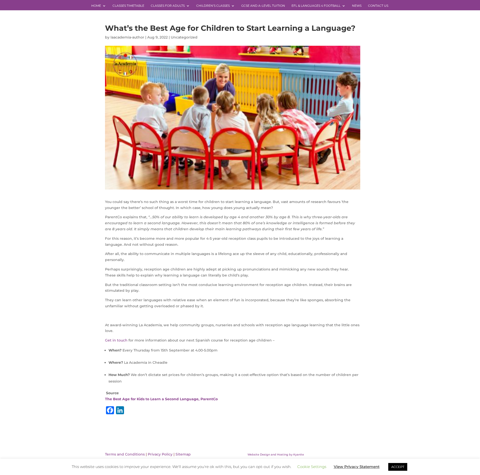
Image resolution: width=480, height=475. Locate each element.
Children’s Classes (213, 6)
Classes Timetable (128, 6)
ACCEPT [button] (397, 467)
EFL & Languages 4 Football (316, 6)
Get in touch (116, 340)
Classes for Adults (168, 6)
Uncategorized (184, 37)
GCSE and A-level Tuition (263, 6)
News (357, 6)
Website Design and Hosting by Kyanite (276, 454)
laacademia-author (127, 37)
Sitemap (183, 454)
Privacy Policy (160, 454)
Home (96, 6)
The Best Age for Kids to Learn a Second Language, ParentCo (161, 399)
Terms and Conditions (125, 454)
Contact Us (378, 6)
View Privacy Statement (357, 466)
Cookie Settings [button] (311, 466)
